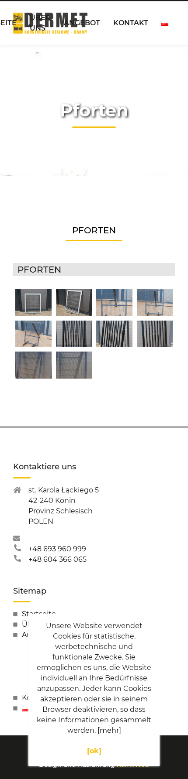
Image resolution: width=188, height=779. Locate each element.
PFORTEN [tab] (94, 230)
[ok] (94, 751)
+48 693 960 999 (57, 549)
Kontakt (130, 23)
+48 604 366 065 (57, 559)
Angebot (82, 23)
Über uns (40, 23)
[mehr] (109, 730)
